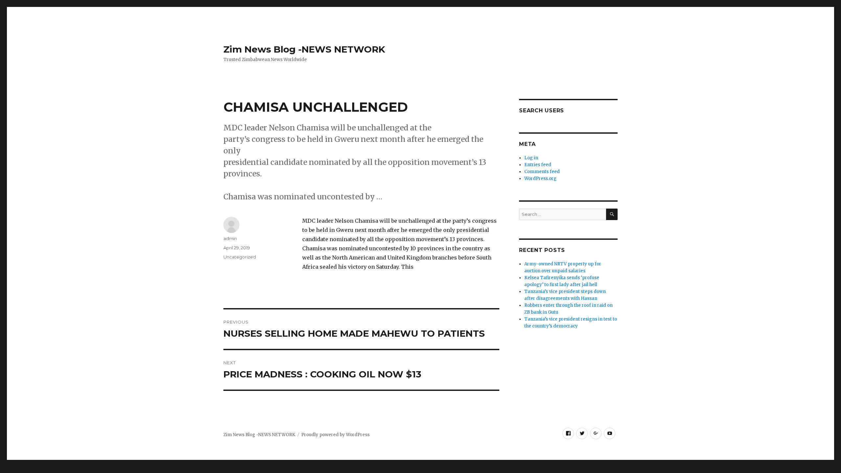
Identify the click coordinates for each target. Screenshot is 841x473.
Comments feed (542, 171)
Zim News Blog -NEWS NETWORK (304, 49)
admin (230, 238)
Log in (531, 158)
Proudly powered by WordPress (335, 435)
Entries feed (537, 165)
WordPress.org (540, 178)
